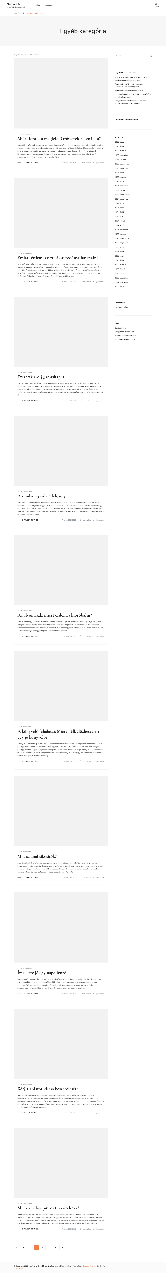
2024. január (119, 225)
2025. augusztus (121, 168)
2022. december (121, 278)
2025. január (119, 181)
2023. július (119, 247)
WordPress (18, 1269)
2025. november (121, 155)
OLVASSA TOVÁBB (30, 162)
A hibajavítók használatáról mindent (129, 90)
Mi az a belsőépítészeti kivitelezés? (48, 1208)
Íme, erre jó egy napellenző (42, 972)
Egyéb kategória (25, 134)
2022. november (121, 282)
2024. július (119, 203)
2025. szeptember (122, 164)
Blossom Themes (89, 1266)
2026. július (119, 142)
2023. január (119, 273)
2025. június (119, 172)
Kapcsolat (49, 5)
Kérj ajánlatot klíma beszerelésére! (49, 1088)
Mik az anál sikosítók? (37, 856)
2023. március (120, 265)
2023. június (119, 251)
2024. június (119, 208)
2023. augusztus (121, 243)
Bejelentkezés (120, 328)
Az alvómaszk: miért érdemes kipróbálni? (55, 615)
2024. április (120, 212)
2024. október (120, 190)
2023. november (121, 229)
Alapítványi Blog (14, 4)
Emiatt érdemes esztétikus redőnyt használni (58, 257)
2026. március (120, 151)
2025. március (120, 177)
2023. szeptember (122, 238)
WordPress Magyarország (125, 339)
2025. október (120, 159)
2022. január (119, 286)
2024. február (120, 221)
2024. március (120, 216)
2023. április (120, 260)
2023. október (120, 234)
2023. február (120, 269)
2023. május (119, 256)
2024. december (121, 186)
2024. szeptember (122, 194)
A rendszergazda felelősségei (43, 496)
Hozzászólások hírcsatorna (125, 335)
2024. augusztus (121, 199)
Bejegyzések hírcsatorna (124, 332)
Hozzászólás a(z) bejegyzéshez (93, 163)
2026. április (120, 146)
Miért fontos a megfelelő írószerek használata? (59, 138)
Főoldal (37, 5)
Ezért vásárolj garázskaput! (42, 376)
